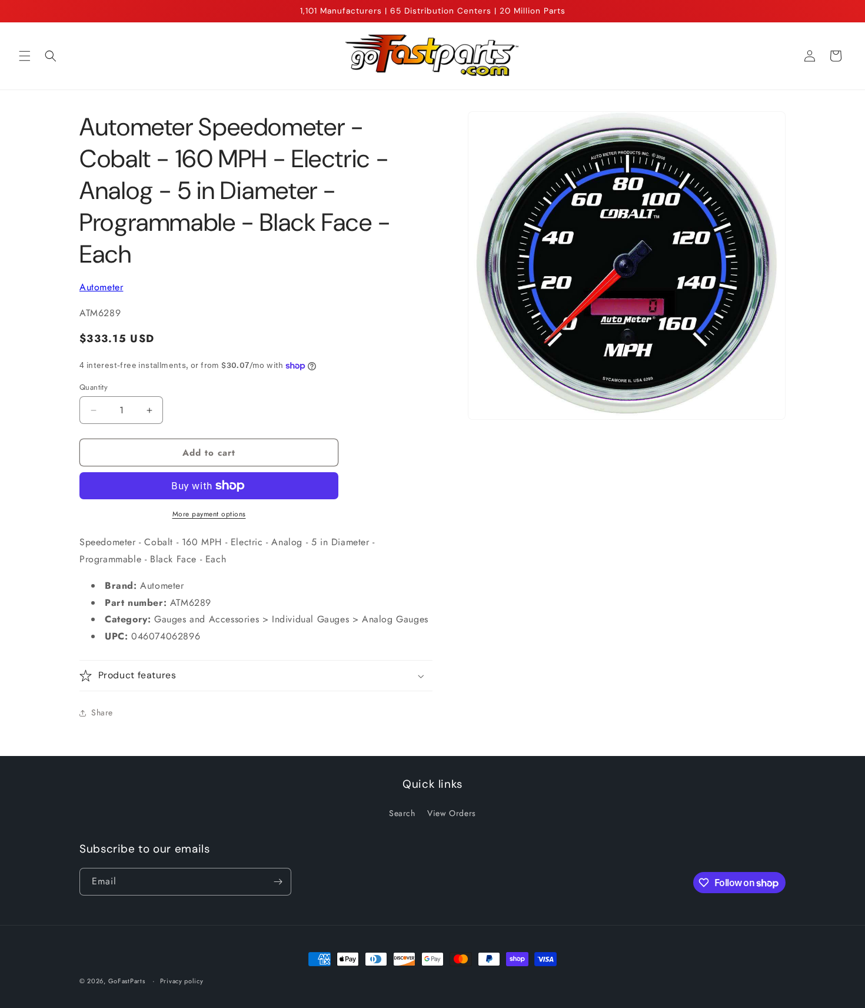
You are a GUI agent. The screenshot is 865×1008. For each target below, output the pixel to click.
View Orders (451, 813)
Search (402, 813)
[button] (25, 56)
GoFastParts (126, 981)
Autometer (101, 287)
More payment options (209, 514)
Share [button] (102, 712)
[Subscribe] (278, 882)
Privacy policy (182, 981)
